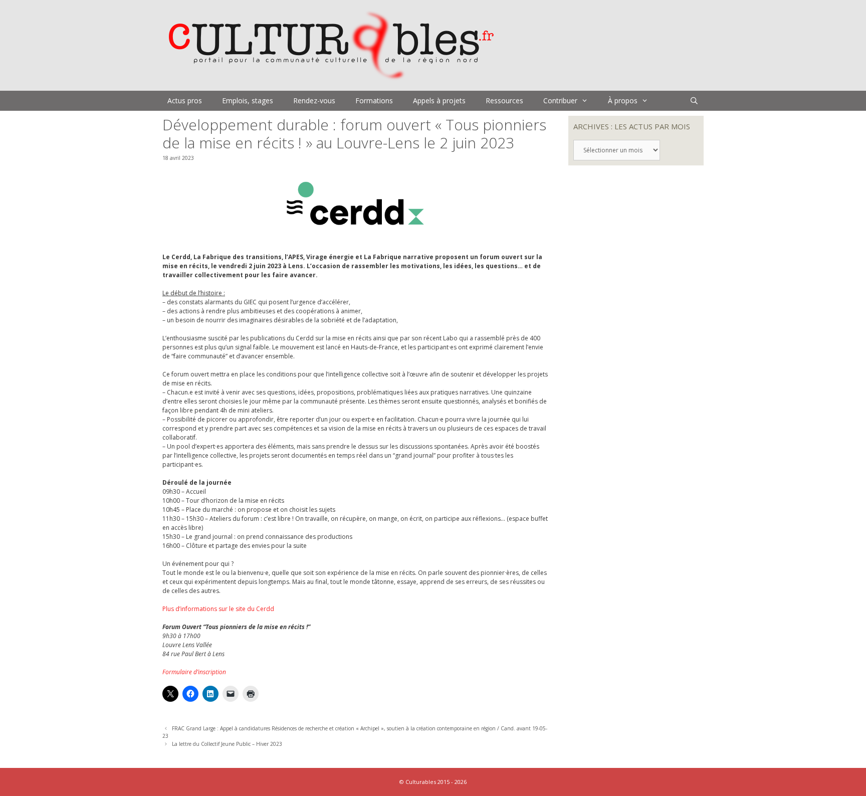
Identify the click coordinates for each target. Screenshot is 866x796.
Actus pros (184, 100)
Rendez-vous (314, 100)
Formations (374, 100)
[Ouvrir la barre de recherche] (694, 101)
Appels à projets (439, 100)
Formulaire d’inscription (194, 672)
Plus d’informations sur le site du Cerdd (218, 609)
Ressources (504, 100)
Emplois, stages (247, 100)
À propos (622, 100)
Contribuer (560, 100)
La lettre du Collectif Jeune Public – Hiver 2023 (227, 743)
